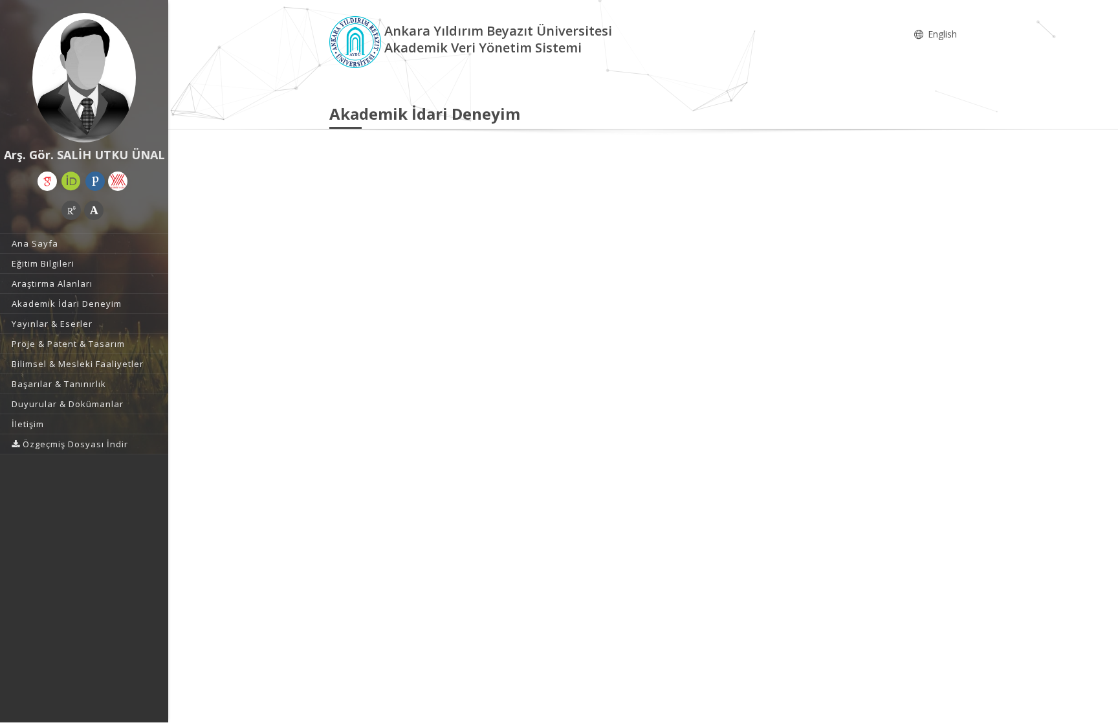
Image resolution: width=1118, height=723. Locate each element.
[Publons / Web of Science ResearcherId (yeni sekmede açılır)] (95, 181)
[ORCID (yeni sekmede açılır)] (71, 181)
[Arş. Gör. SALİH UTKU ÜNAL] (84, 77)
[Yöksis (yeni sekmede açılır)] (117, 181)
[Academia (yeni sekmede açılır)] (94, 210)
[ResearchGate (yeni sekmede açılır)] (71, 210)
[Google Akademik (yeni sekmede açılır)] (47, 181)
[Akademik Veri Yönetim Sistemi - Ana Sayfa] (356, 41)
